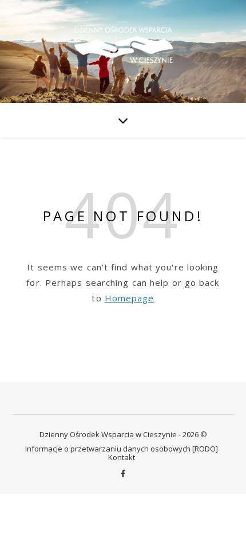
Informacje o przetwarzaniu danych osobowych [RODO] (121, 448)
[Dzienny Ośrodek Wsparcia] (123, 51)
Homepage (129, 298)
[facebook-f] (123, 474)
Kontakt (121, 457)
